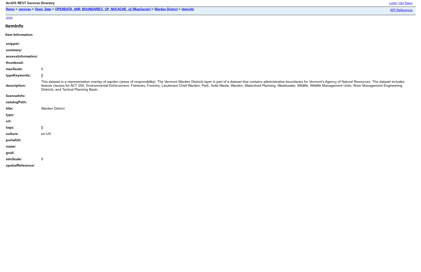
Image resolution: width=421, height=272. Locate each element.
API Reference (401, 10)
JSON (9, 17)
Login (393, 3)
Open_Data (43, 9)
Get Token (405, 3)
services (25, 9)
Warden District (166, 9)
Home (10, 9)
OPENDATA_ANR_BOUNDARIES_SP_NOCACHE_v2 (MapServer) (103, 9)
